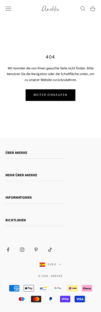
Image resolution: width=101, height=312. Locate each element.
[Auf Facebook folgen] (8, 249)
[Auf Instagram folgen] (22, 249)
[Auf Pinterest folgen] (36, 249)
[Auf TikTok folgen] (50, 249)
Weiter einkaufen (50, 95)
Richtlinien (15, 220)
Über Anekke (16, 152)
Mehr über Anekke (21, 175)
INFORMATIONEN (18, 197)
